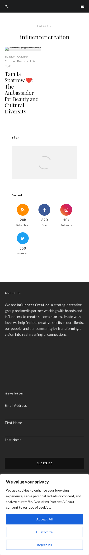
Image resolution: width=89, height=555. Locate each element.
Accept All (44, 519)
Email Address (16, 405)
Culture (22, 56)
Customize (44, 532)
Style (8, 66)
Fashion (22, 61)
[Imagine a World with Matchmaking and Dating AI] (44, 167)
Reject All (44, 545)
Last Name (13, 440)
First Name (13, 423)
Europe (10, 61)
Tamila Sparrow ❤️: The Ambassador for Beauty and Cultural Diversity (22, 93)
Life (32, 61)
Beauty (10, 56)
